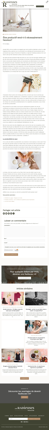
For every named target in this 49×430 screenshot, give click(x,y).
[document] (24, 215)
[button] (47, 1)
